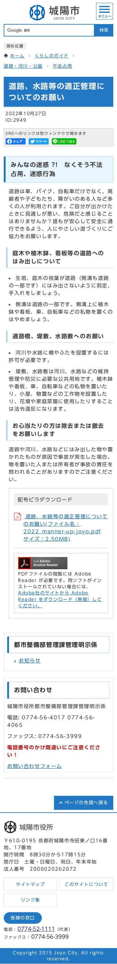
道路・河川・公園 (23, 66)
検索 (104, 30)
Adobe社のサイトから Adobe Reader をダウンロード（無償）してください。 (60, 599)
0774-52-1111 (36, 929)
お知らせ (30, 660)
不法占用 (62, 66)
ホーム (17, 56)
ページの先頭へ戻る (86, 802)
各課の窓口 (23, 918)
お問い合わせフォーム (34, 766)
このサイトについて (86, 884)
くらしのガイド (52, 56)
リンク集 (30, 900)
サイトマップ (30, 884)
